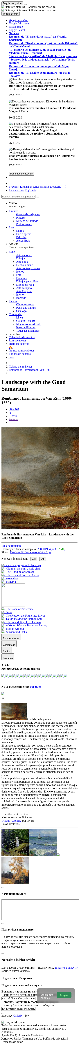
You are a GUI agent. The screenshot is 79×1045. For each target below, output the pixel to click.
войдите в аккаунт (66, 967)
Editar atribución (11, 545)
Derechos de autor (12, 1041)
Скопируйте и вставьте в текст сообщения (27, 1005)
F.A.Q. (14, 1035)
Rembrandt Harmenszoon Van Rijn (30, 552)
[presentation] (43, 422)
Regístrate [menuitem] (30, 190)
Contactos (37, 1035)
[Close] (37, 197)
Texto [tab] (13, 415)
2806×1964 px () (51, 549)
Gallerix (17, 1015)
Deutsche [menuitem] (55, 186)
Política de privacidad (55, 1038)
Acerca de (25, 1035)
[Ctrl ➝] (17, 609)
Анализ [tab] (13, 419)
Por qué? (35, 686)
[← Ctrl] (8, 581)
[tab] (14, 409)
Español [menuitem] (34, 186)
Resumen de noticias (21, 173)
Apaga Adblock (11, 820)
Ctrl (34, 559)
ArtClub (21, 245)
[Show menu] (25, 4)
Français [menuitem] (44, 186)
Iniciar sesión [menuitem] (16, 190)
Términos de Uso (32, 1038)
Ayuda (5, 1035)
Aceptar (64, 995)
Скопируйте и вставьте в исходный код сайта (29, 994)
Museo (17, 204)
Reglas (18, 1038)
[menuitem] (64, 186)
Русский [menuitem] (14, 186)
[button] (18, 20)
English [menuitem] (24, 186)
